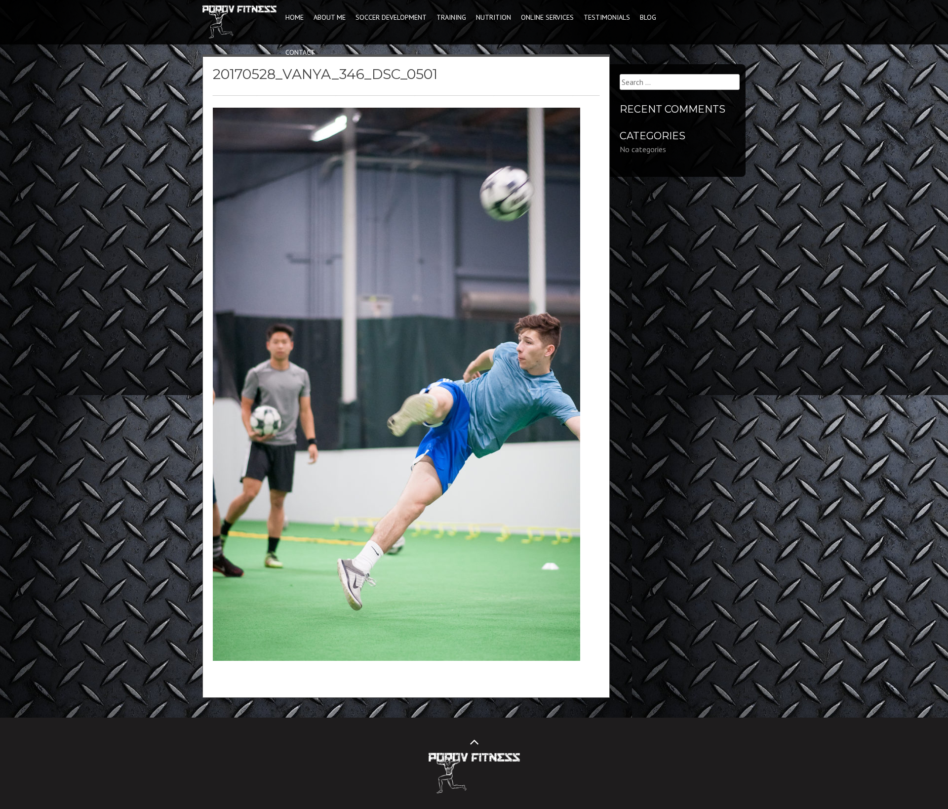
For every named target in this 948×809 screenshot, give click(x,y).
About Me (330, 17)
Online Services (547, 17)
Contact (300, 52)
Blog (648, 17)
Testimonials (607, 17)
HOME (294, 17)
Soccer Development (391, 17)
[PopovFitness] (239, 36)
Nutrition (493, 17)
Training (451, 17)
